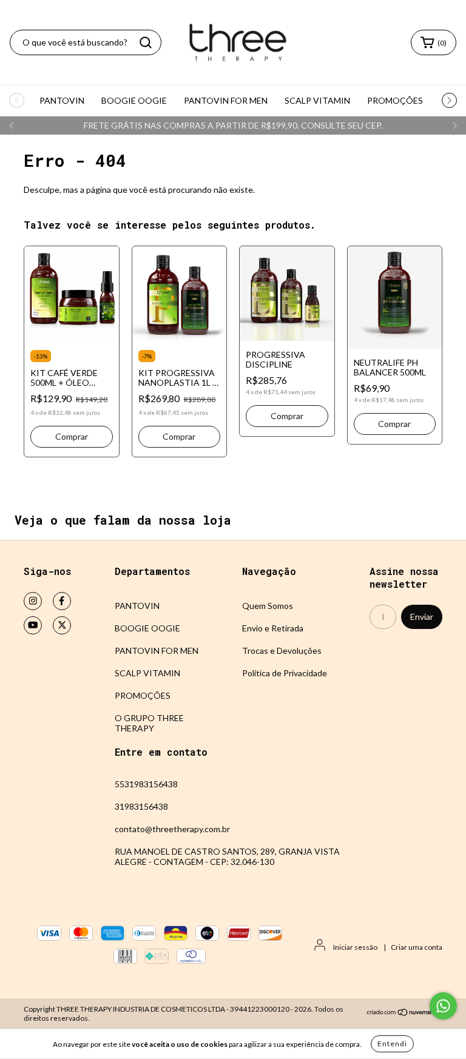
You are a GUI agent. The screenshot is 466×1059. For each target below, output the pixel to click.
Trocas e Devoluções (282, 650)
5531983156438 (146, 784)
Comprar (287, 416)
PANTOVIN (61, 100)
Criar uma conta (416, 947)
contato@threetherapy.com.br (172, 829)
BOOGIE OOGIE (134, 100)
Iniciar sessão (355, 947)
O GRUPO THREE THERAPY (149, 723)
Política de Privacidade (284, 673)
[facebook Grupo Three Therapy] (62, 601)
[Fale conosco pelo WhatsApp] (443, 1006)
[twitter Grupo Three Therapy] (62, 625)
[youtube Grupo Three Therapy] (33, 625)
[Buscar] (145, 42)
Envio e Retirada (272, 628)
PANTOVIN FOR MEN (226, 100)
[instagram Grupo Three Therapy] (33, 601)
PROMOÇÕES (395, 100)
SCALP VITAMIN (317, 100)
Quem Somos (267, 605)
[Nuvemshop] (404, 1013)
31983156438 (141, 806)
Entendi (392, 1043)
